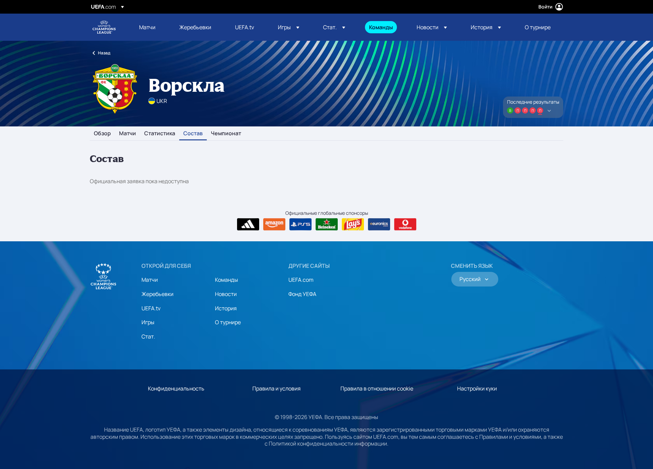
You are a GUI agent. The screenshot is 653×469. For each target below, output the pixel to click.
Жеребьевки (157, 294)
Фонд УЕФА (302, 294)
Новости (226, 294)
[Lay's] (353, 224)
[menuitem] (151, 27)
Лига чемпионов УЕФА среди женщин (104, 27)
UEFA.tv (151, 308)
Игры (147, 322)
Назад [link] (104, 53)
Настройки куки (477, 388)
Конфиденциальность (176, 388)
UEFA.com (301, 279)
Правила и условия (276, 388)
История (226, 308)
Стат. (148, 336)
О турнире (228, 322)
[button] (288, 27)
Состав (193, 134)
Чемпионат (226, 134)
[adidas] (248, 224)
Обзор (102, 134)
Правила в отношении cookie (376, 388)
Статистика (159, 134)
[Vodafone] (405, 224)
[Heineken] (327, 224)
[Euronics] (379, 224)
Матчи (127, 134)
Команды (226, 279)
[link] (147, 27)
